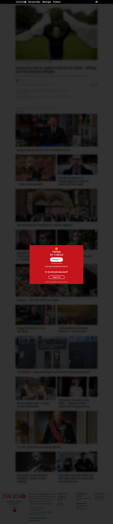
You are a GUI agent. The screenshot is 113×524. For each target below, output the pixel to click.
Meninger (46, 2)
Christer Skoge (34, 520)
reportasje (20, 108)
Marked (59, 499)
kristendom (30, 108)
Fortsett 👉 (56, 259)
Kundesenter (61, 505)
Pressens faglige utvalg (36, 507)
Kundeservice (61, 498)
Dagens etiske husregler (36, 514)
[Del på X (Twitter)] (94, 85)
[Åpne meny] (96, 2)
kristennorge (49, 108)
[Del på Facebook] (91, 85)
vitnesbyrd (39, 108)
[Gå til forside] (21, 2)
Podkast (57, 2)
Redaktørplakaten (35, 510)
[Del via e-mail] (96, 85)
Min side (60, 503)
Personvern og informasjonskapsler (40, 512)
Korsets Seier (34, 2)
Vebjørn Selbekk (14, 504)
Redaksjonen (61, 496)
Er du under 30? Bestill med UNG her (56, 266)
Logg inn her (56, 277)
